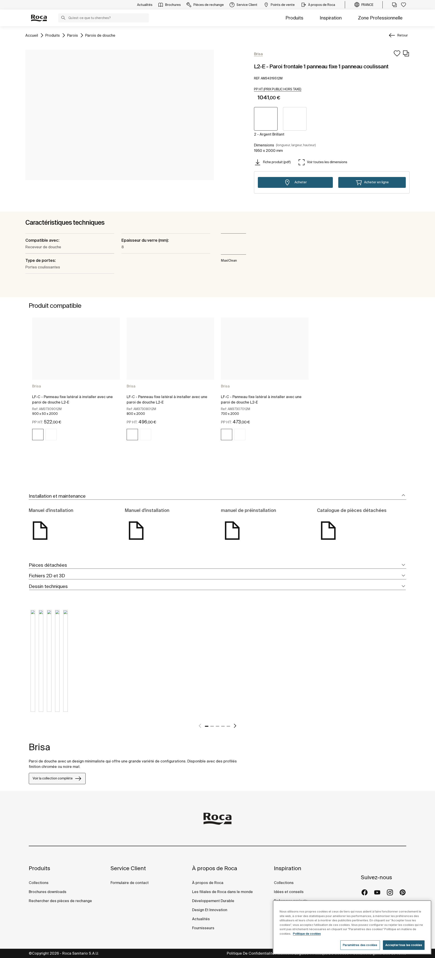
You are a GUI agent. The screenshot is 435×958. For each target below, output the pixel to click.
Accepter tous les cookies (403, 945)
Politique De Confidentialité (250, 953)
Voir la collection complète (53, 778)
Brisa (36, 386)
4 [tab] (223, 726)
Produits (294, 17)
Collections (38, 883)
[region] (352, 927)
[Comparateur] (394, 4)
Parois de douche (100, 35)
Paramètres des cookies (360, 945)
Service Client (128, 868)
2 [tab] (212, 726)
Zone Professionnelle (380, 17)
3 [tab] (217, 726)
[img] (38, 434)
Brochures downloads (47, 892)
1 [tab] (206, 726)
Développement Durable (213, 901)
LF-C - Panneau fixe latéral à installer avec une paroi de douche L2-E (72, 399)
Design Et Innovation (209, 910)
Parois (72, 35)
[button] (63, 18)
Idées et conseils (289, 892)
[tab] (217, 496)
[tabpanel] (76, 383)
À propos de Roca (214, 868)
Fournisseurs (203, 928)
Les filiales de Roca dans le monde (222, 892)
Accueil (31, 35)
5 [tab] (228, 726)
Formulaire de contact (130, 883)
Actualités (201, 919)
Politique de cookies (307, 933)
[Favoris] (403, 4)
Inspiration (331, 17)
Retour (402, 35)
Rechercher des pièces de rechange (60, 901)
